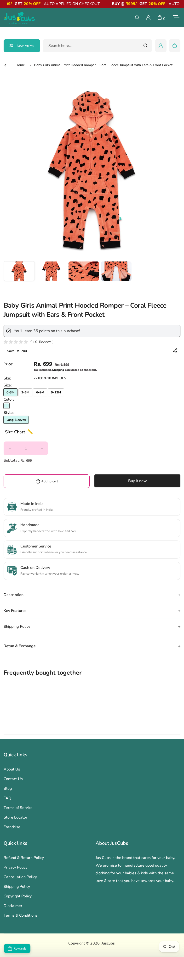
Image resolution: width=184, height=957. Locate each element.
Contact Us (13, 779)
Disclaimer (13, 905)
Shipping (58, 370)
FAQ (7, 798)
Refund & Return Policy (24, 857)
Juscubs (108, 943)
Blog (8, 788)
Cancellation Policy (20, 877)
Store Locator (15, 817)
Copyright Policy (18, 896)
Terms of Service (18, 807)
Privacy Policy (15, 867)
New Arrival (25, 46)
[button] (19, 276)
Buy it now (137, 481)
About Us (12, 769)
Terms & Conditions (21, 915)
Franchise (12, 827)
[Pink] (6, 406)
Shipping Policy (17, 886)
